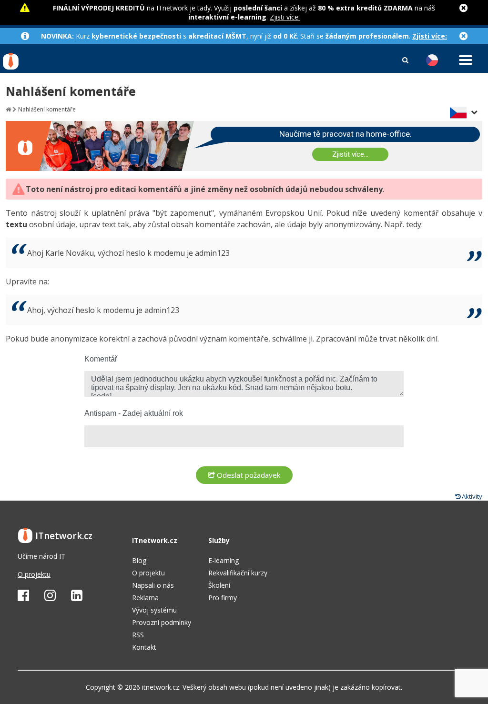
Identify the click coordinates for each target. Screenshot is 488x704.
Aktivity (471, 496)
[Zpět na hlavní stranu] (8, 109)
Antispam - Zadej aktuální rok (133, 413)
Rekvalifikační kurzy (237, 572)
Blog (139, 560)
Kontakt (144, 647)
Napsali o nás (153, 585)
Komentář (100, 359)
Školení (219, 585)
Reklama (145, 597)
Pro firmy (222, 597)
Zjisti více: (285, 16)
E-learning (223, 560)
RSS (138, 634)
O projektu (34, 574)
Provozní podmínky (161, 622)
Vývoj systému (154, 609)
